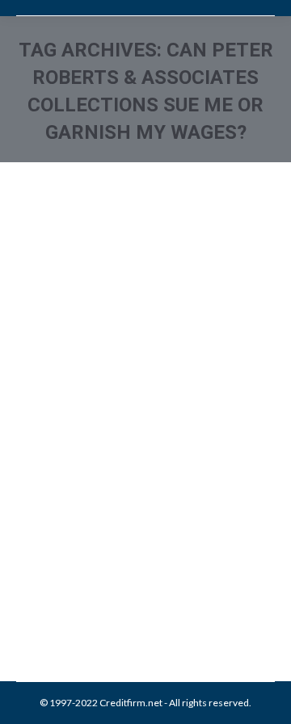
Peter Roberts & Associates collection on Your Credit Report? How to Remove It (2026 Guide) (141, 444)
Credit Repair (155, 563)
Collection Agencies (79, 563)
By (133, 581)
